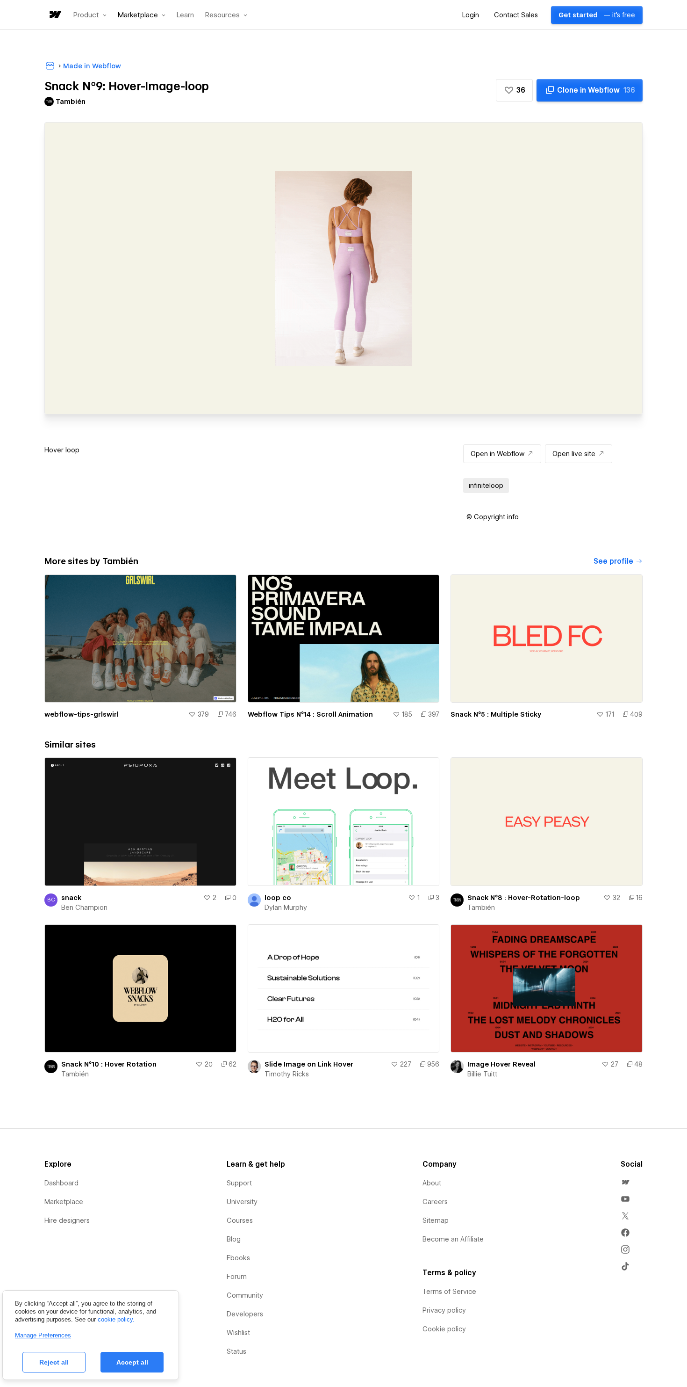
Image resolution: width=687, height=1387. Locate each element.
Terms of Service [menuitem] (449, 1291)
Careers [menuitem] (435, 1201)
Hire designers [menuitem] (67, 1220)
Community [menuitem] (245, 1295)
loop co (278, 897)
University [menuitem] (242, 1201)
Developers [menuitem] (245, 1314)
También (481, 907)
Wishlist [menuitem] (238, 1332)
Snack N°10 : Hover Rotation (109, 1064)
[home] (54, 15)
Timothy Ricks (287, 1074)
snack (71, 897)
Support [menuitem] (239, 1183)
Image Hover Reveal (501, 1064)
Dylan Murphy (286, 907)
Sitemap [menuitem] (435, 1220)
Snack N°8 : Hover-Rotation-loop (523, 897)
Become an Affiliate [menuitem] (453, 1239)
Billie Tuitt (482, 1074)
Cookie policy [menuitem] (444, 1329)
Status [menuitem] (236, 1351)
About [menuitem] (431, 1183)
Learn (185, 15)
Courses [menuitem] (240, 1220)
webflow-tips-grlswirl (81, 714)
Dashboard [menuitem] (61, 1183)
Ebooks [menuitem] (238, 1258)
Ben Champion (84, 907)
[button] (90, 15)
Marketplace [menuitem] (63, 1201)
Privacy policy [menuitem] (444, 1310)
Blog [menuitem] (234, 1239)
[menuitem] (625, 1182)
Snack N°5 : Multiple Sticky (496, 714)
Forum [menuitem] (237, 1276)
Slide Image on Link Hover (309, 1064)
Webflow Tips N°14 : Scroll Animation (310, 714)
